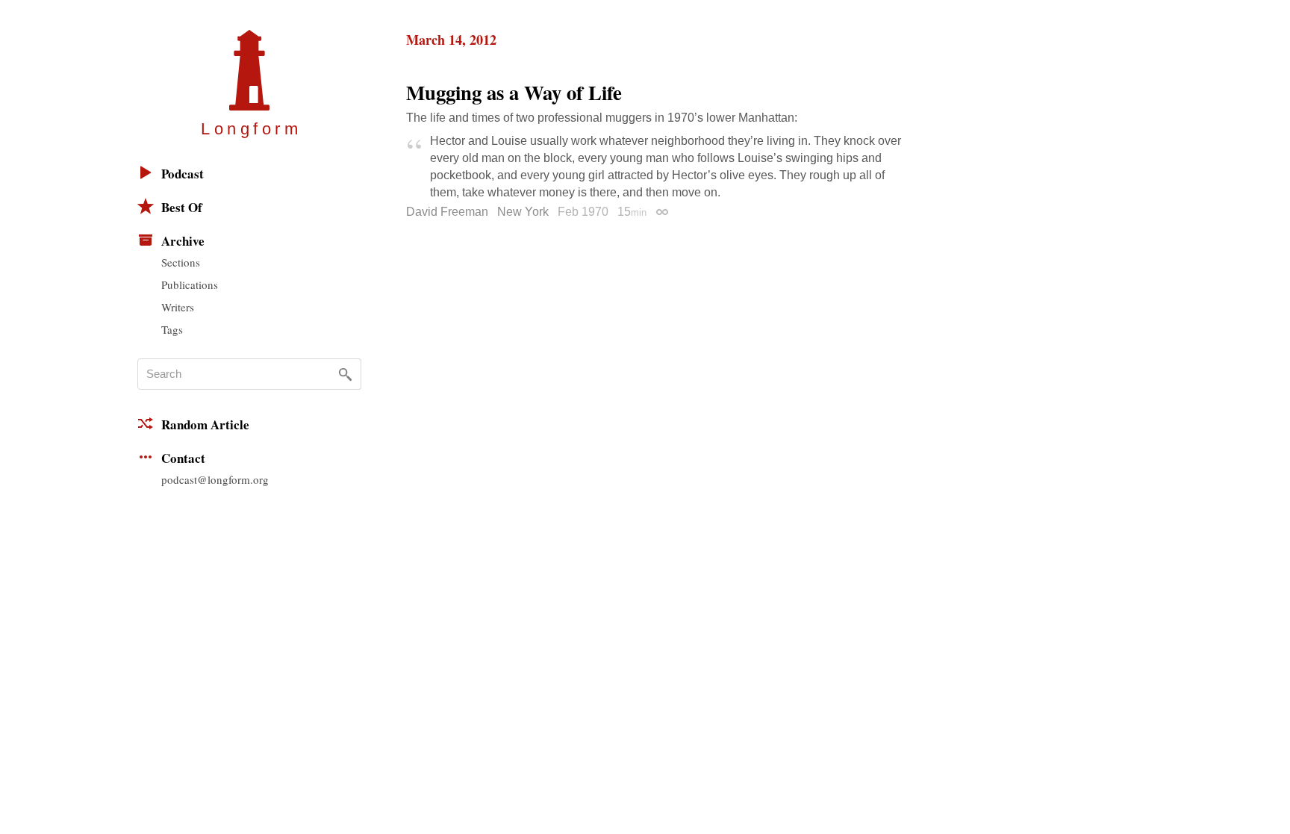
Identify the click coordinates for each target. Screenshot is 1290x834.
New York (523, 211)
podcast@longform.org (215, 479)
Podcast (182, 173)
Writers (177, 306)
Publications (189, 284)
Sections (180, 262)
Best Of (181, 207)
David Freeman (447, 211)
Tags (172, 329)
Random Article (205, 424)
